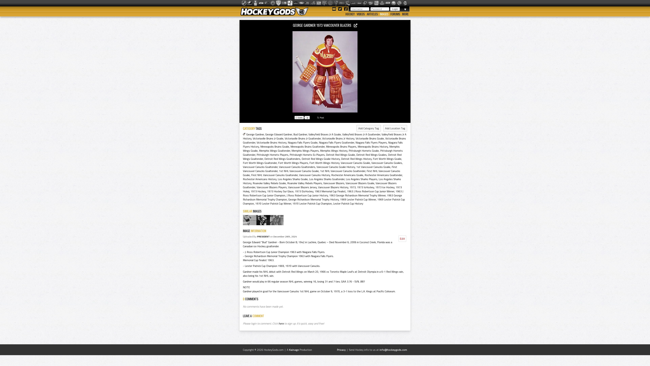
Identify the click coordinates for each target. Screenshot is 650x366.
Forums (395, 14)
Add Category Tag (368, 128)
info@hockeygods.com (393, 350)
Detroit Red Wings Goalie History (321, 159)
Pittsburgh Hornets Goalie (364, 151)
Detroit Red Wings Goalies (371, 155)
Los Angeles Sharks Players (361, 179)
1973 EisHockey (304, 191)
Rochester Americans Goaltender (383, 175)
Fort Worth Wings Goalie (387, 159)
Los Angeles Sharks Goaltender (326, 179)
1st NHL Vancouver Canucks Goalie (299, 171)
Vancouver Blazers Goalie (360, 183)
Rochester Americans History (259, 179)
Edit (402, 238)
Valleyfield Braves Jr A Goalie (324, 134)
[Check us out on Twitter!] (340, 9)
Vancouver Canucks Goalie (355, 163)
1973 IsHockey (365, 187)
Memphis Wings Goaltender (274, 151)
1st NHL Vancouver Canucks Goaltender (342, 171)
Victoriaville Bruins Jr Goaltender (303, 138)
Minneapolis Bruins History (373, 147)
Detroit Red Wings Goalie (340, 155)
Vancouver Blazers (333, 183)
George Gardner (255, 134)
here (281, 323)
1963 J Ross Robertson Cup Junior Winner (370, 191)
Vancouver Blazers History (333, 187)
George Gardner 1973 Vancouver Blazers (323, 25)
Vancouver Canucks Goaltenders (297, 167)
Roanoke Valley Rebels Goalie (269, 183)
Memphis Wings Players (305, 151)
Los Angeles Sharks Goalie (293, 179)
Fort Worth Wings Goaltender (260, 163)
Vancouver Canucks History (314, 175)
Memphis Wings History (333, 151)
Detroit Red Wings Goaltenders (282, 159)
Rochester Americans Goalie (347, 175)
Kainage (294, 350)
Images (384, 14)
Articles (372, 14)
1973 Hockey (258, 191)
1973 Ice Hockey (384, 187)
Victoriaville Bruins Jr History (338, 138)
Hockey (350, 14)
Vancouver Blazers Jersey (302, 187)
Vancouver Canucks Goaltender (260, 167)
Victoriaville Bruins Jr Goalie (268, 138)
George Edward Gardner (278, 134)
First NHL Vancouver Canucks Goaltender (274, 175)
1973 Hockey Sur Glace (280, 191)
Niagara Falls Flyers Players (371, 142)
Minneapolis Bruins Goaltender (307, 147)
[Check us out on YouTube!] (335, 9)
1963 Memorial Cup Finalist (330, 191)
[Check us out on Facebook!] (345, 9)
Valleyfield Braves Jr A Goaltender (361, 134)
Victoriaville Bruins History (271, 142)
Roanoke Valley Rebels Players (304, 183)
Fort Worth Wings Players (293, 163)
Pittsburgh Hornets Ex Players (307, 155)
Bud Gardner (300, 134)
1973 (353, 187)
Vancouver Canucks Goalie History (336, 167)
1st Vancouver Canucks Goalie (373, 167)
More (405, 14)
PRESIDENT (263, 236)
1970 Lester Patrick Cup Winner (273, 203)
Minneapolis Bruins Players (341, 147)
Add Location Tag (395, 128)
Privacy (341, 350)
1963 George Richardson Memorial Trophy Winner (357, 195)
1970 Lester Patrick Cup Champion (312, 203)
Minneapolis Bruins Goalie (274, 147)
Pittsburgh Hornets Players (272, 155)
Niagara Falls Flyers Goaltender (336, 142)
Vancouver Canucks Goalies (386, 163)
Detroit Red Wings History (356, 159)
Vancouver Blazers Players (272, 187)
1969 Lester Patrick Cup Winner (358, 199)
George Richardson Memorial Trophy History (313, 199)
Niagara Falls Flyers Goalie (303, 142)
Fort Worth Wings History (324, 163)
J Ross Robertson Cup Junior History (307, 195)
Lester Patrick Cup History (348, 203)
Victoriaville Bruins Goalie (370, 138)
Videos (361, 14)
